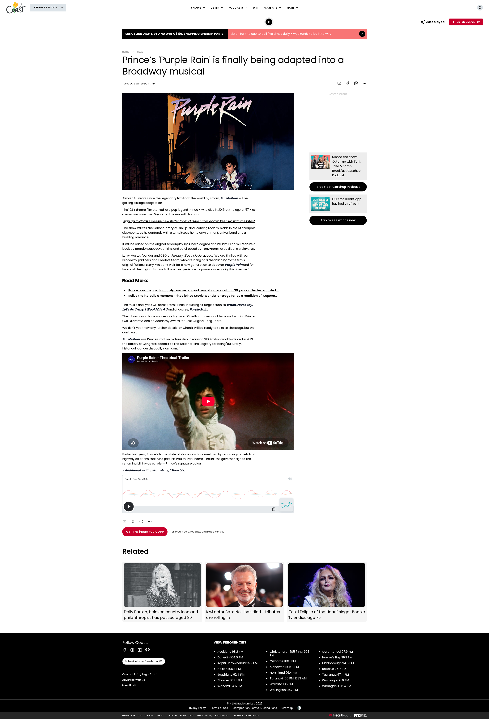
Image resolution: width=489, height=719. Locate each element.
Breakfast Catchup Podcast (338, 171)
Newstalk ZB (128, 715)
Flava (183, 715)
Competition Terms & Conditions (255, 708)
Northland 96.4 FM (283, 672)
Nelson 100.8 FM (229, 669)
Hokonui (238, 715)
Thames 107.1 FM (229, 680)
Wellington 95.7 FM (284, 690)
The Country (252, 715)
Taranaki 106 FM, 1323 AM (288, 678)
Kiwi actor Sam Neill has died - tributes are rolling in (245, 592)
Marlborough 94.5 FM (338, 663)
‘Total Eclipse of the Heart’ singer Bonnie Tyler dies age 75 (327, 592)
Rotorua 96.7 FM (334, 669)
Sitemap (287, 708)
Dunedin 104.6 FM (230, 657)
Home (125, 51)
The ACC (160, 715)
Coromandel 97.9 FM (337, 651)
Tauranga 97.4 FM (335, 674)
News (140, 51)
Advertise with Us (133, 680)
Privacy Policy (197, 708)
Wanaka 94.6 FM (229, 686)
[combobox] (364, 83)
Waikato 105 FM (281, 684)
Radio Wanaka (223, 715)
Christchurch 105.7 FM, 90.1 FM (289, 653)
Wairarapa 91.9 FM (335, 680)
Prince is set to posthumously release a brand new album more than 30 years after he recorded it (203, 290)
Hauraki (172, 715)
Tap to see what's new (338, 210)
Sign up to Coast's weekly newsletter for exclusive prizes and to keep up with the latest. (189, 221)
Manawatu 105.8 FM (284, 667)
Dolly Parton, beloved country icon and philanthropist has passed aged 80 (162, 592)
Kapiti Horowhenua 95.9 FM (237, 663)
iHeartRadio (129, 685)
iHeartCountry (204, 715)
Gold (191, 715)
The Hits (149, 715)
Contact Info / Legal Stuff (139, 674)
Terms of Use (219, 708)
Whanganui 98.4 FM (336, 686)
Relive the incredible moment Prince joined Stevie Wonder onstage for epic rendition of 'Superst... (202, 295)
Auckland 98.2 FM (230, 651)
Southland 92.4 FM (230, 674)
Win (255, 8)
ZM (140, 715)
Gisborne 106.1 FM (283, 661)
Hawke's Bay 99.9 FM (337, 657)
